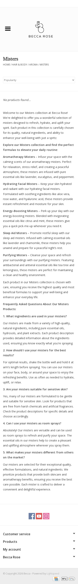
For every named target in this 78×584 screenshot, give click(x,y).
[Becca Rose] (47, 29)
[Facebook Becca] (32, 516)
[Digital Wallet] (67, 578)
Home (6, 64)
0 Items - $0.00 (66, 3)
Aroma (33, 64)
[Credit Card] (55, 578)
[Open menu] (8, 28)
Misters (44, 64)
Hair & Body (19, 64)
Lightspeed (53, 573)
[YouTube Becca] (39, 516)
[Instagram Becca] (46, 516)
